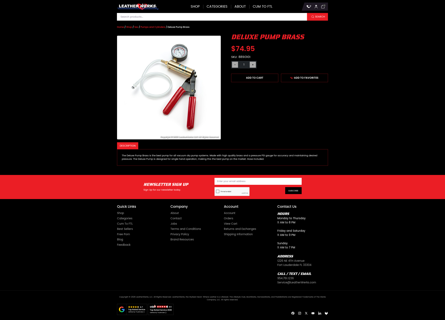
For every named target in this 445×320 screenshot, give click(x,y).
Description (128, 146)
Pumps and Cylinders (153, 27)
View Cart (230, 224)
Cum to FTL (262, 7)
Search (320, 17)
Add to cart (254, 78)
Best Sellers (125, 229)
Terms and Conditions (185, 229)
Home (120, 27)
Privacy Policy (179, 234)
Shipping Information (238, 234)
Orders (228, 218)
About (240, 7)
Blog (120, 240)
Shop (195, 7)
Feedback (123, 245)
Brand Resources (182, 240)
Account (229, 213)
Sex (136, 27)
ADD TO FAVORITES (306, 78)
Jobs (173, 224)
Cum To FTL (125, 224)
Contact (176, 218)
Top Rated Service (136, 309)
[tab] (127, 145)
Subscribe (293, 190)
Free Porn (123, 234)
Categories (217, 7)
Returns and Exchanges (240, 229)
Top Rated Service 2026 (161, 310)
